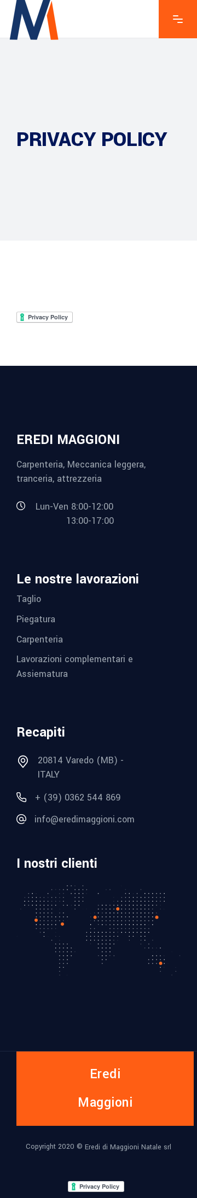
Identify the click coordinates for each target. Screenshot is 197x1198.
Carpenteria (39, 639)
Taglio (28, 599)
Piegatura (35, 619)
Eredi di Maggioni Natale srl (128, 1147)
